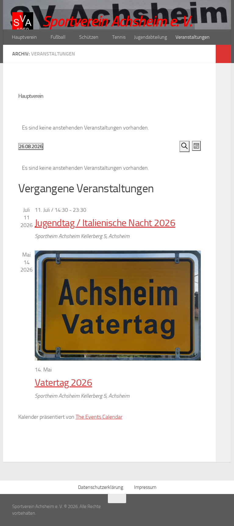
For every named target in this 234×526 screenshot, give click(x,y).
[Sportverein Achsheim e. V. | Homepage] (22, 27)
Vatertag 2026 (63, 382)
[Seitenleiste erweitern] (223, 54)
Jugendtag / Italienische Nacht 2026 (105, 223)
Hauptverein (24, 37)
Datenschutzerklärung (100, 487)
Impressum (145, 487)
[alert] (109, 168)
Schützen (88, 37)
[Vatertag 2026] (118, 306)
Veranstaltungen (193, 37)
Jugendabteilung (150, 37)
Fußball (58, 37)
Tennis (119, 37)
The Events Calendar (99, 417)
